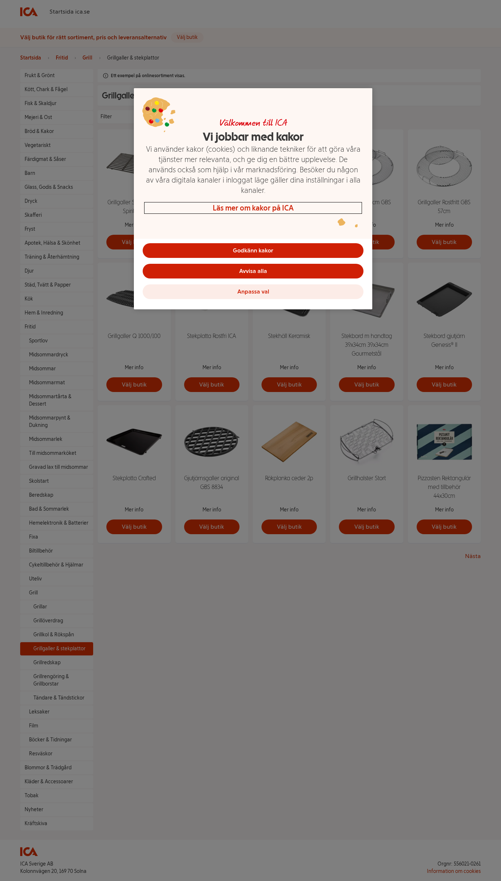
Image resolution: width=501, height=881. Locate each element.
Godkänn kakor (253, 250)
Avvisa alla (253, 270)
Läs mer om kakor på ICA (253, 208)
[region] (253, 198)
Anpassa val (253, 291)
